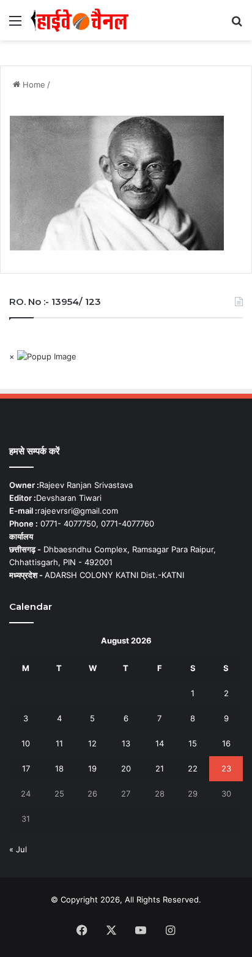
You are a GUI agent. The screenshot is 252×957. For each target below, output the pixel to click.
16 (226, 743)
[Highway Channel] (79, 20)
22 (193, 768)
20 (126, 768)
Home (32, 84)
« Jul (18, 849)
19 (92, 768)
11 (59, 743)
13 (126, 743)
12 (92, 743)
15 (192, 743)
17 (26, 768)
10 (25, 743)
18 (59, 768)
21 (159, 768)
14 (159, 743)
